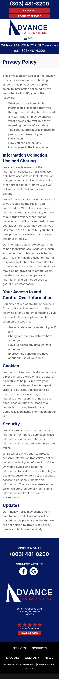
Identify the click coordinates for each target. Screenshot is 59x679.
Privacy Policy (45, 664)
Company (32, 657)
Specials (12, 657)
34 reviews (33, 628)
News (49, 657)
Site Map (29, 668)
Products (39, 648)
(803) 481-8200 (32, 51)
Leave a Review (29, 633)
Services (19, 648)
